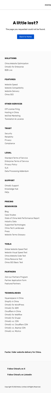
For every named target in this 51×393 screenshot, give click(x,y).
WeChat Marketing (12, 116)
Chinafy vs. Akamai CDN (15, 328)
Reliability (9, 137)
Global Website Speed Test (16, 249)
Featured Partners (13, 284)
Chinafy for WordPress (14, 305)
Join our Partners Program (16, 277)
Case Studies (10, 215)
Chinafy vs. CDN (12, 321)
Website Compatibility (14, 88)
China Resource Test (13, 259)
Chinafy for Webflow (13, 315)
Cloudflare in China (13, 311)
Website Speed (11, 84)
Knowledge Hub (11, 189)
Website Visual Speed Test (16, 252)
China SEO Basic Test (14, 262)
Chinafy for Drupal (13, 318)
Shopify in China (12, 301)
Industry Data (10, 221)
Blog (7, 211)
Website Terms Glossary (15, 235)
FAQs (7, 192)
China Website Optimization (16, 63)
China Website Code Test (15, 256)
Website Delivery (12, 91)
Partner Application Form (15, 280)
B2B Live (8, 70)
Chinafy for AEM (12, 308)
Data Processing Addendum (17, 171)
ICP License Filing (12, 109)
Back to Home (25, 37)
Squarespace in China (14, 298)
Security (8, 133)
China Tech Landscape (14, 228)
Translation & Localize (14, 119)
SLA (6, 168)
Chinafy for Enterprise (14, 67)
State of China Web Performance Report (22, 218)
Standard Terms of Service (16, 158)
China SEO (9, 94)
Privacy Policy (11, 164)
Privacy (8, 140)
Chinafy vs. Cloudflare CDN (16, 324)
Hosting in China (12, 112)
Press (7, 231)
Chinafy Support (12, 186)
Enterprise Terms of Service (17, 161)
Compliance (10, 143)
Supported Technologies (15, 225)
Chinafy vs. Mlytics (13, 331)
